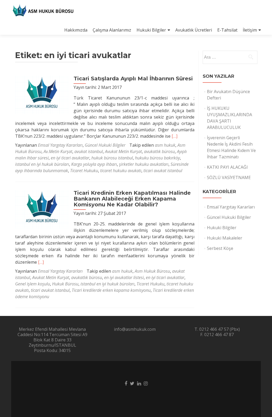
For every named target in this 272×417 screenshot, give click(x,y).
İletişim (250, 30)
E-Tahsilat (227, 30)
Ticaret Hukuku (84, 170)
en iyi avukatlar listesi (124, 277)
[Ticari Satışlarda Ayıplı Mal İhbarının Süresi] (41, 94)
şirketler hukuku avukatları (143, 164)
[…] (174, 136)
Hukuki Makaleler (224, 238)
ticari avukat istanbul (162, 170)
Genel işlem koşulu (32, 284)
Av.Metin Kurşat (58, 151)
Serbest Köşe (220, 248)
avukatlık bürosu (159, 151)
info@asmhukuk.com (135, 329)
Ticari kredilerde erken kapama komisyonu (111, 290)
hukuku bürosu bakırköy (157, 158)
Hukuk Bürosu (65, 284)
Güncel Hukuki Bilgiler (105, 145)
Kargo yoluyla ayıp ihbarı (94, 164)
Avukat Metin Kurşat (123, 151)
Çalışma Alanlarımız (112, 30)
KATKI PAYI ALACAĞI (227, 167)
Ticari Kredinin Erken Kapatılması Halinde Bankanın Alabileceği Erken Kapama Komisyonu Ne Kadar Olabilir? (132, 199)
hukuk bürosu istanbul (112, 158)
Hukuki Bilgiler (151, 30)
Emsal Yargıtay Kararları (60, 145)
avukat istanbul (88, 151)
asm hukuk (165, 145)
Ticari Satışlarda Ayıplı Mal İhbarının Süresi (133, 78)
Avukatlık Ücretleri (193, 30)
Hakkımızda (75, 30)
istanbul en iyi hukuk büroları (42, 164)
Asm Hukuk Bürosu (152, 271)
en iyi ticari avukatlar (70, 158)
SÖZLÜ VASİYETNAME (229, 177)
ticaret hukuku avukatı (120, 170)
